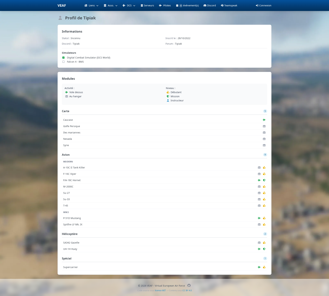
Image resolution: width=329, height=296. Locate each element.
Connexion (265, 5)
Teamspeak (230, 5)
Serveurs (149, 5)
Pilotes (167, 5)
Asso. (110, 5)
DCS (129, 5)
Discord (211, 5)
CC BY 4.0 (187, 290)
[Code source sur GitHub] (189, 285)
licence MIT (160, 290)
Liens (91, 5)
